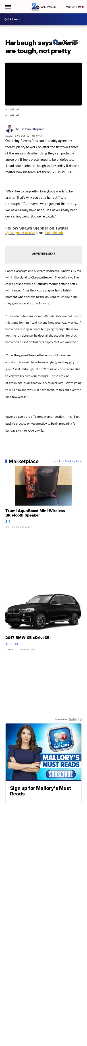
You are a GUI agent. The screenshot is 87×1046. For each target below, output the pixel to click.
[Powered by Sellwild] (75, 719)
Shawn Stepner (32, 129)
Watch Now (74, 7)
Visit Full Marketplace (67, 461)
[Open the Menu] (7, 6)
